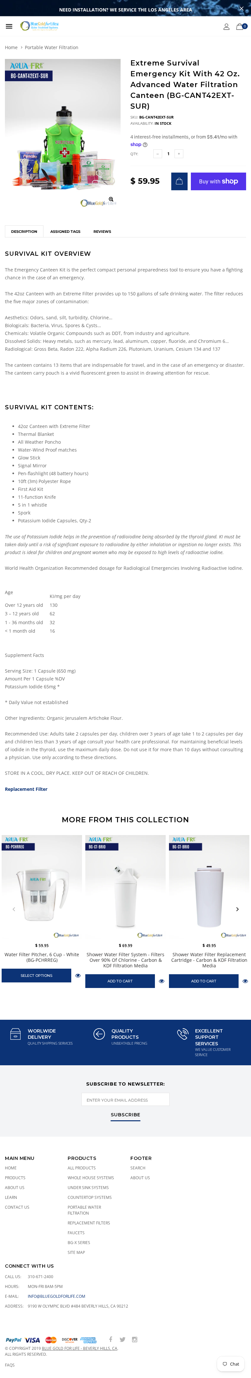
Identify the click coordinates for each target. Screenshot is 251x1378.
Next (237, 909)
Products (15, 1178)
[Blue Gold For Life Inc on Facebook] (110, 1340)
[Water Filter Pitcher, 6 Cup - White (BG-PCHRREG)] (42, 887)
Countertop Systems (90, 1197)
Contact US (17, 1207)
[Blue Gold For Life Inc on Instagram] (134, 1340)
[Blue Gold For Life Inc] (38, 26)
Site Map (76, 1252)
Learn (11, 1197)
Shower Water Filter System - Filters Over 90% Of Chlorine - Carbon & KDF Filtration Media (125, 960)
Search (137, 1168)
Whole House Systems (91, 1178)
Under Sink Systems (88, 1187)
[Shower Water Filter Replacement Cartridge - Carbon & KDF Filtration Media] (209, 887)
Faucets (76, 1233)
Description (24, 231)
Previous (14, 909)
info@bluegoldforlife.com (56, 1296)
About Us (15, 1187)
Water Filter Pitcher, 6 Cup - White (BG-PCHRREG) (42, 957)
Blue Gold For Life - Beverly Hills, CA (79, 1348)
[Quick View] (78, 975)
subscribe (126, 1115)
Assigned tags (65, 231)
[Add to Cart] (179, 181)
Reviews (102, 231)
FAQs (10, 1365)
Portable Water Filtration (51, 47)
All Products (82, 1168)
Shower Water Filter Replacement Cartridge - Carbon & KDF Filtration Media (209, 960)
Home (11, 47)
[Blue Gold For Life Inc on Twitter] (122, 1340)
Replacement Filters (89, 1223)
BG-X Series (79, 1242)
